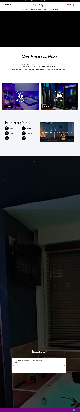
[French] (68, 4)
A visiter (40, 9)
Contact (57, 9)
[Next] (65, 365)
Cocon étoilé (25, 9)
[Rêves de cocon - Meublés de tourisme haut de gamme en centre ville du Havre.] (40, 5)
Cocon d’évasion (33, 9)
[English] (70, 4)
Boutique (45, 9)
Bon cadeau (51, 9)
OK (73, 410)
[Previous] (13, 365)
